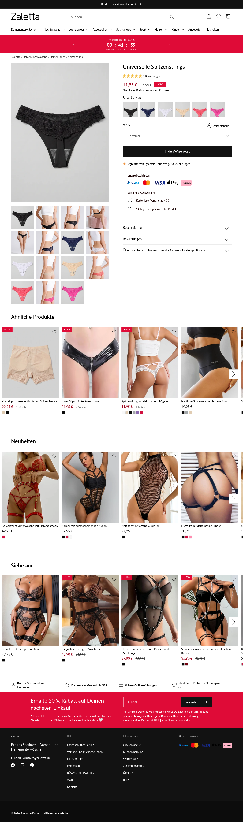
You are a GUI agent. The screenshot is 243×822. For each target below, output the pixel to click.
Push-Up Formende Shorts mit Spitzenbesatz (29, 401)
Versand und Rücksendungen (85, 751)
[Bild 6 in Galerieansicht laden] (47, 242)
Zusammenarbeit (133, 765)
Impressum (73, 765)
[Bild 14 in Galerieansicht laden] (47, 292)
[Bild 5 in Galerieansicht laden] (22, 242)
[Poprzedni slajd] (74, 44)
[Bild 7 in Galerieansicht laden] (72, 242)
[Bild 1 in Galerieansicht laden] (22, 217)
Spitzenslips (75, 56)
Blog (126, 779)
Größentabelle (220, 126)
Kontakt (72, 786)
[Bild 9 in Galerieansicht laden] (22, 267)
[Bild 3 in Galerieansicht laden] (72, 217)
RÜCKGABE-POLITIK (80, 772)
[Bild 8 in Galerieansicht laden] (97, 242)
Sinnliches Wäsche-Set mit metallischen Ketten (206, 651)
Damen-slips (57, 56)
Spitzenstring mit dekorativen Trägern (145, 401)
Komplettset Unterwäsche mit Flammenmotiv (30, 525)
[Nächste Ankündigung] (231, 4)
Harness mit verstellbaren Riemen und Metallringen (145, 651)
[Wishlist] (218, 16)
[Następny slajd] (169, 44)
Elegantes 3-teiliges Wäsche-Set (82, 649)
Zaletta (16, 56)
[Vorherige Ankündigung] (12, 4)
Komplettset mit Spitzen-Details (22, 649)
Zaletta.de (26, 813)
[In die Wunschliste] (54, 331)
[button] (24, 29)
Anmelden (191, 702)
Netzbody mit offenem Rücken (140, 525)
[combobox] (121, 17)
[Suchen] (172, 17)
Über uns (128, 772)
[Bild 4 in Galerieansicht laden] (97, 217)
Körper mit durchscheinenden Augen (84, 525)
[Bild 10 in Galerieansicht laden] (47, 267)
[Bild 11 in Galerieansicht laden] (72, 267)
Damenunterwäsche (35, 56)
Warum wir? (130, 758)
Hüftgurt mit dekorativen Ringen (201, 525)
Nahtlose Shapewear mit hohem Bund (204, 401)
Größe (127, 125)
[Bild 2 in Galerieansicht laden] (47, 217)
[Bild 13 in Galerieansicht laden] (22, 292)
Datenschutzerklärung (186, 716)
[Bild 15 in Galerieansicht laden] (72, 292)
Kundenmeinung (133, 751)
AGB (70, 779)
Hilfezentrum (75, 758)
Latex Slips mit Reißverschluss (80, 401)
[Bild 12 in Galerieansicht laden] (97, 267)
